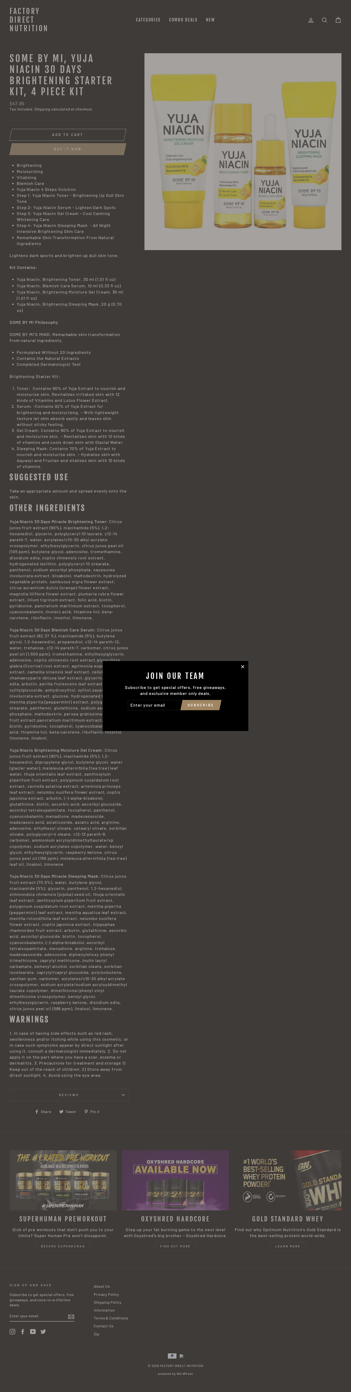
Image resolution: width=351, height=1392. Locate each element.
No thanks (175, 717)
